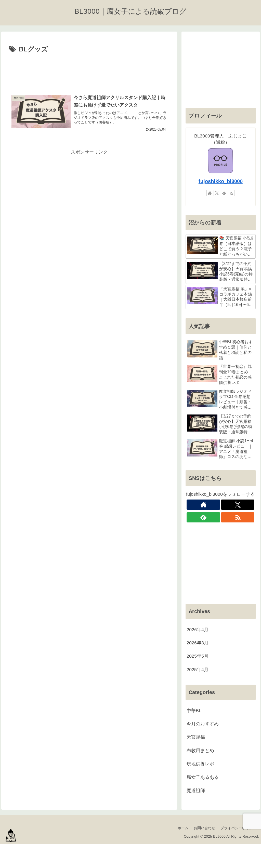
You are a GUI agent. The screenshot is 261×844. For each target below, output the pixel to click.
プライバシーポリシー (238, 828)
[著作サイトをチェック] (209, 193)
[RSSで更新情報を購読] (231, 193)
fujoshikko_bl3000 (221, 181)
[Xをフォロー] (217, 193)
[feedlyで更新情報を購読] (224, 193)
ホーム (183, 828)
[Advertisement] (89, 70)
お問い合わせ (204, 828)
